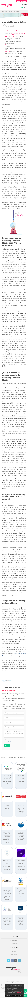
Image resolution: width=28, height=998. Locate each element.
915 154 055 (24, 4)
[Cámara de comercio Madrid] (21, 796)
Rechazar (16, 995)
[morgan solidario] (14, 970)
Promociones (14, 954)
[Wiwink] (7, 796)
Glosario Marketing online (14, 953)
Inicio (2, 11)
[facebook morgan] (12, 960)
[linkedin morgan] (19, 960)
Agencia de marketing (14, 940)
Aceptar (21, 995)
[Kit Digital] (7, 825)
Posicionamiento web (14, 942)
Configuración (9, 995)
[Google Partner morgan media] (7, 768)
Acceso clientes (22, 1)
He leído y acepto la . (15, 740)
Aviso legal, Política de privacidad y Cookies (14, 981)
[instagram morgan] (15, 960)
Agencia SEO (14, 943)
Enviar (6, 745)
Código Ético (14, 982)
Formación (14, 951)
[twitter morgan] (8, 960)
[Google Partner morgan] (21, 768)
